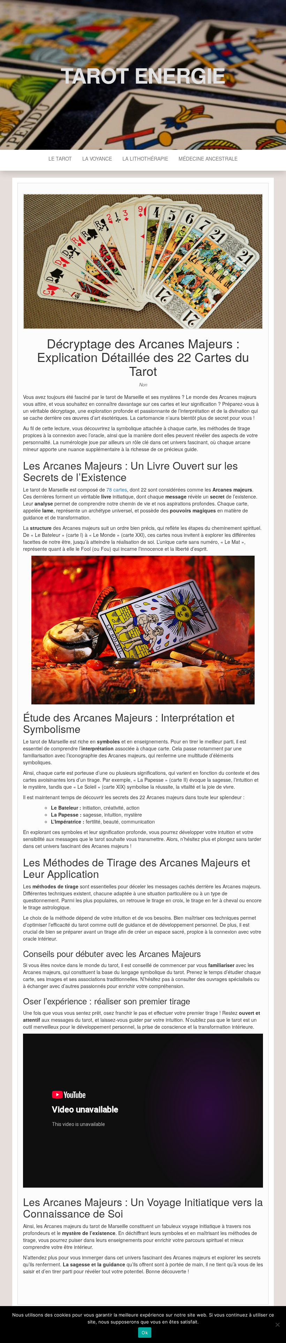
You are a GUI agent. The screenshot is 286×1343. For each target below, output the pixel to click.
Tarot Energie (143, 75)
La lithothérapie (145, 158)
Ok (145, 1332)
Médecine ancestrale (208, 158)
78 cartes (116, 489)
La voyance (97, 158)
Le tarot (60, 158)
